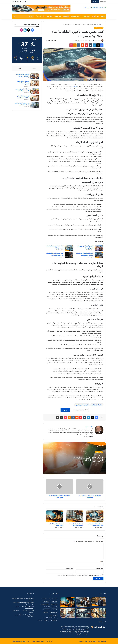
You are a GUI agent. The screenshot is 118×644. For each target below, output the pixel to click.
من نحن (28, 641)
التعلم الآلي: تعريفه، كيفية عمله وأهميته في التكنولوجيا (76, 524)
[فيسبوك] (101, 45)
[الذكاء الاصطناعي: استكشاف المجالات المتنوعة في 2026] (69, 248)
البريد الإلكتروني (99, 568)
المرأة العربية (54, 609)
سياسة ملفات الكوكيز (17, 641)
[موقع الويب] (92, 436)
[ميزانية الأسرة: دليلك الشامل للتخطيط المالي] (67, 613)
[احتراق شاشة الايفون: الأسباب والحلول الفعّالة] (54, 516)
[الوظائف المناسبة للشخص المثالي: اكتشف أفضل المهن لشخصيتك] (83, 602)
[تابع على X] (94, 40)
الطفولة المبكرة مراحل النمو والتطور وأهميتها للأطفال (22, 89)
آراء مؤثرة (66, 16)
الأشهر (19, 68)
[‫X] (98, 45)
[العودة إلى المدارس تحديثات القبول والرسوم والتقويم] (34, 76)
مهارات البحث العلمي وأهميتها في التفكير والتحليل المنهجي (95, 524)
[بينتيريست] (86, 45)
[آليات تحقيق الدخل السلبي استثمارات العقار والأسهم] (34, 98)
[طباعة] (57, 417)
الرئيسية (103, 16)
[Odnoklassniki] (74, 45)
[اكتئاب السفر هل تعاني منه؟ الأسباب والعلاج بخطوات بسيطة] (83, 613)
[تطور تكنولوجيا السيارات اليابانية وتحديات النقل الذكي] (34, 105)
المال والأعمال (99, 452)
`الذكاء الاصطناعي (96, 405)
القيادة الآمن (54, 606)
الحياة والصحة (86, 16)
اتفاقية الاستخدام (40, 641)
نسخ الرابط (65, 410)
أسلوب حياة (54, 598)
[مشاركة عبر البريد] (61, 417)
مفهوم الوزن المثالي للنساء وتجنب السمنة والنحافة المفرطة (23, 82)
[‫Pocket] (71, 45)
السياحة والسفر (46, 601)
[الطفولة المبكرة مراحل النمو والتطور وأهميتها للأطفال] (34, 91)
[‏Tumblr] (90, 45)
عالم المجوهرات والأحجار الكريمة (50, 617)
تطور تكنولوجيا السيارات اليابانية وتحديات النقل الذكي (22, 104)
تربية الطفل (45, 612)
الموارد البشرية (46, 609)
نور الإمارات (99, 641)
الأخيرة (34, 68)
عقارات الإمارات (53, 620)
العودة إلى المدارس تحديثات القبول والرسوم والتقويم (22, 75)
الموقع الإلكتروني (69, 568)
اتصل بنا (33, 641)
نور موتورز (48, 16)
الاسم (101, 561)
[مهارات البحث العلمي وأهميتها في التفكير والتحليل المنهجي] (94, 516)
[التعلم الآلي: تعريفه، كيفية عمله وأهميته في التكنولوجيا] (74, 516)
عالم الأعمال (96, 16)
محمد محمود (98, 40)
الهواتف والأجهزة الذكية (82, 405)
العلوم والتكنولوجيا (94, 24)
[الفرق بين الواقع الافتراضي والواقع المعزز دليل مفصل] (99, 248)
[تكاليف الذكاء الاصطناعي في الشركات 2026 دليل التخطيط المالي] (99, 255)
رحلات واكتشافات (76, 16)
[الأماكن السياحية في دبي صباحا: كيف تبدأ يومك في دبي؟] (98, 613)
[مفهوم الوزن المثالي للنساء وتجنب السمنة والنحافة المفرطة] (34, 83)
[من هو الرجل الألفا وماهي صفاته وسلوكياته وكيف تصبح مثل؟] (98, 601)
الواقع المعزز (73, 86)
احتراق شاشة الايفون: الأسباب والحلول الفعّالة (56, 524)
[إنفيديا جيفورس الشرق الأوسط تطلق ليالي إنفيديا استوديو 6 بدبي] (69, 255)
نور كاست (57, 16)
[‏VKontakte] (78, 45)
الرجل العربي (54, 601)
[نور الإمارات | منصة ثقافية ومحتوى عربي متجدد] (95, 7)
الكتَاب (24, 641)
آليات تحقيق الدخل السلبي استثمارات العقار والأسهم (23, 96)
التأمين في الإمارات (46, 598)
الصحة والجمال (54, 604)
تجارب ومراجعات (53, 612)
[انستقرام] (84, 436)
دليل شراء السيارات (53, 615)
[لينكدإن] (94, 45)
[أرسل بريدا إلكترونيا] (93, 40)
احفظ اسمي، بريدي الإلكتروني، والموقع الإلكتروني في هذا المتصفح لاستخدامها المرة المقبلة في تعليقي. (79, 575)
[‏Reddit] (82, 45)
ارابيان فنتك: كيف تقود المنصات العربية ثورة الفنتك (87, 459)
